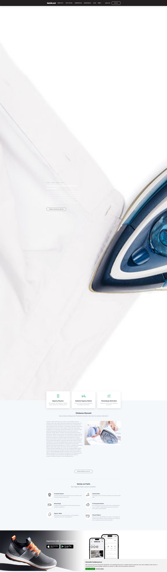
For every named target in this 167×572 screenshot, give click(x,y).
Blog (94, 3)
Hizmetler (53, 182)
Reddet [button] (92, 568)
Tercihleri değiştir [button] (100, 568)
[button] (87, 3)
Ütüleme (57, 182)
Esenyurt (62, 182)
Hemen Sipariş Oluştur (56, 209)
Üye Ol (116, 3)
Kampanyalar (78, 3)
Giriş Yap (107, 3)
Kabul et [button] (88, 568)
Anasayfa (48, 182)
